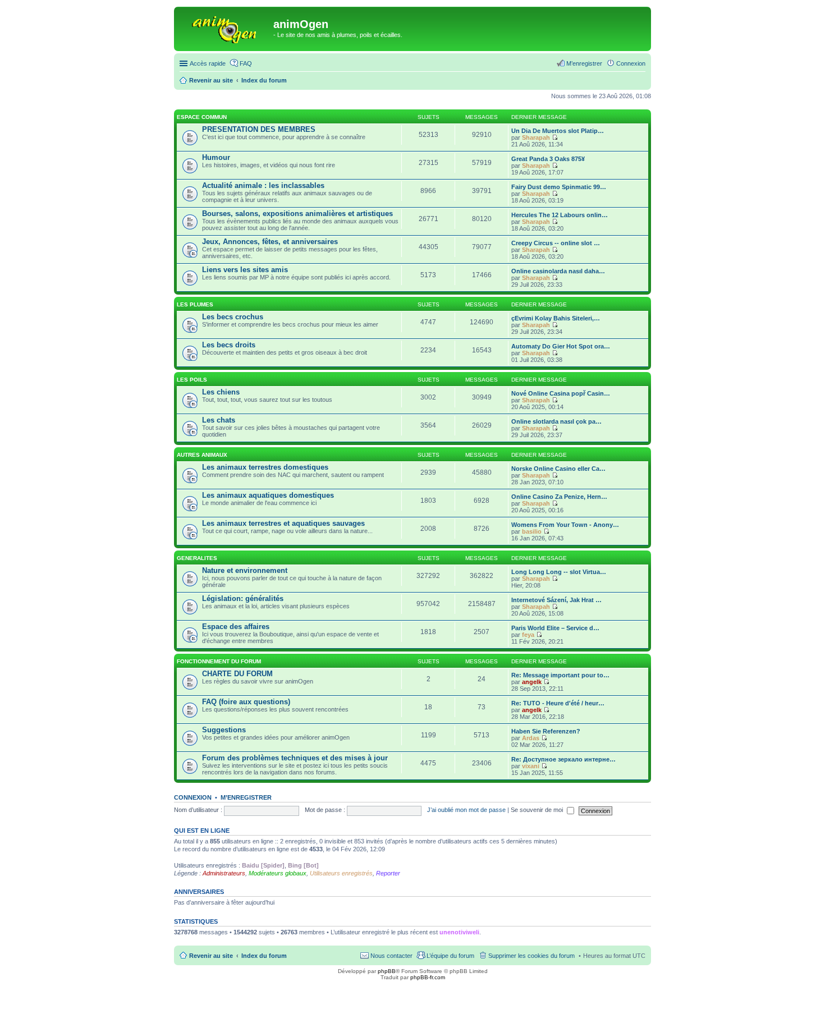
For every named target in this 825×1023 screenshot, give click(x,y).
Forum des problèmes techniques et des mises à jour (295, 758)
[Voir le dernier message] (555, 137)
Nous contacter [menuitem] (391, 955)
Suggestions (224, 730)
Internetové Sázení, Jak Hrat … (556, 600)
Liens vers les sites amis (245, 269)
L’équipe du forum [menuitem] (450, 955)
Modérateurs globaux (277, 873)
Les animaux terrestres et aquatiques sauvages (283, 523)
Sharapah (536, 137)
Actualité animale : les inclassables (263, 185)
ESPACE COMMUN (202, 117)
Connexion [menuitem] (630, 63)
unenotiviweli (459, 932)
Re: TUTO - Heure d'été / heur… (557, 703)
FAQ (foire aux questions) (246, 702)
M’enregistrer (246, 797)
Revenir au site (211, 955)
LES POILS (192, 380)
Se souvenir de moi (538, 809)
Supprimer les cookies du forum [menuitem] (531, 955)
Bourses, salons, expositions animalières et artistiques (297, 213)
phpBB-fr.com (427, 977)
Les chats (218, 420)
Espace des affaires (235, 626)
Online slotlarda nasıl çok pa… (556, 421)
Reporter (388, 873)
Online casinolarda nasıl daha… (558, 271)
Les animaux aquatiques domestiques (268, 495)
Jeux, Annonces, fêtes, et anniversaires (270, 241)
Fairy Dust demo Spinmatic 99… (558, 187)
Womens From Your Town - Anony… (565, 524)
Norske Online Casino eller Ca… (558, 468)
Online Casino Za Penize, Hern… (559, 496)
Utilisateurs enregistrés (341, 873)
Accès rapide (208, 63)
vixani (530, 766)
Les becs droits (228, 345)
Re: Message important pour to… (560, 675)
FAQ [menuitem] (246, 63)
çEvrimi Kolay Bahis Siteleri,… (555, 318)
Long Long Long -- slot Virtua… (558, 571)
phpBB (387, 971)
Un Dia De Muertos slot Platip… (557, 130)
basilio (532, 531)
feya (528, 634)
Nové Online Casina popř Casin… (560, 393)
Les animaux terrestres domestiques (265, 467)
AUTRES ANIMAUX (202, 455)
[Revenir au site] (225, 27)
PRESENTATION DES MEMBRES (258, 129)
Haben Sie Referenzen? (545, 731)
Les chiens (221, 392)
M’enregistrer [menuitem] (584, 63)
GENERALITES (197, 558)
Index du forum (264, 955)
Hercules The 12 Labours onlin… (559, 215)
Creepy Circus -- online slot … (555, 243)
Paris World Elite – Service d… (555, 628)
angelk (532, 681)
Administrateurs (224, 873)
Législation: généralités (242, 598)
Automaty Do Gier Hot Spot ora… (560, 346)
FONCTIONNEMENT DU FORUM (219, 661)
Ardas (530, 738)
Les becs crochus (232, 317)
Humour (216, 157)
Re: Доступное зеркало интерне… (563, 759)
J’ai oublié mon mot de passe (466, 809)
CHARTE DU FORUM (237, 673)
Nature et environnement (244, 570)
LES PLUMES (195, 304)
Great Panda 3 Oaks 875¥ (548, 158)
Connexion (193, 797)
